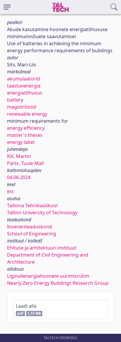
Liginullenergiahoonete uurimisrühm (48, 276)
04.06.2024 (19, 177)
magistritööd (21, 107)
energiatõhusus (24, 93)
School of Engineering (31, 233)
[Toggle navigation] (7, 7)
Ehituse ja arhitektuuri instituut (41, 248)
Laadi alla (28, 309)
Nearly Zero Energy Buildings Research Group (58, 283)
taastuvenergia (24, 85)
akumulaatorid (23, 78)
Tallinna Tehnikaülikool (32, 205)
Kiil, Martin (19, 156)
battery (15, 100)
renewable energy (27, 114)
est (10, 191)
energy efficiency (26, 128)
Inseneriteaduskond (29, 226)
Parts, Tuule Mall (25, 163)
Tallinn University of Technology (42, 212)
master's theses (25, 135)
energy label (20, 142)
